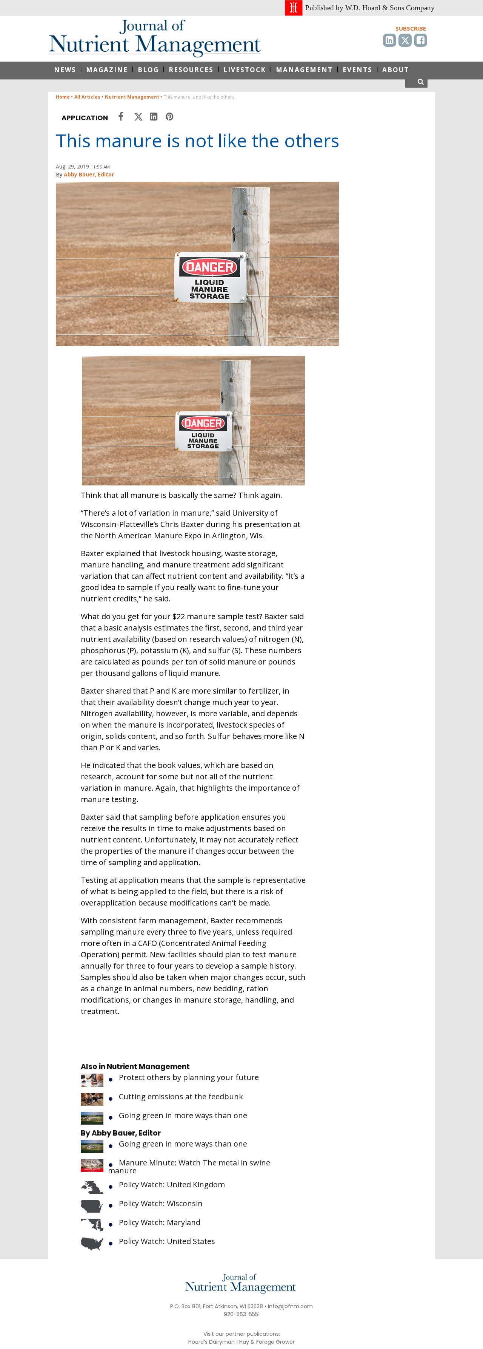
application (85, 117)
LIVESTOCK (244, 69)
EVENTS (357, 69)
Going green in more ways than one (183, 1115)
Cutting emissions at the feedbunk (181, 1096)
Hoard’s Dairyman (211, 1342)
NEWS (65, 69)
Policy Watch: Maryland (159, 1222)
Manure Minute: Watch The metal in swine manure (189, 1166)
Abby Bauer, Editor (89, 174)
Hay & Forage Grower (267, 1342)
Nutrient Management (148, 1067)
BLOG (148, 69)
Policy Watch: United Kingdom (172, 1184)
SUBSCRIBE (410, 28)
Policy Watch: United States (167, 1241)
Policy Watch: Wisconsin (161, 1203)
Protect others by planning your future (189, 1077)
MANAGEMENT (304, 69)
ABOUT (395, 69)
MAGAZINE (107, 69)
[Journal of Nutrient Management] (154, 38)
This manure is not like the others (197, 140)
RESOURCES (191, 69)
